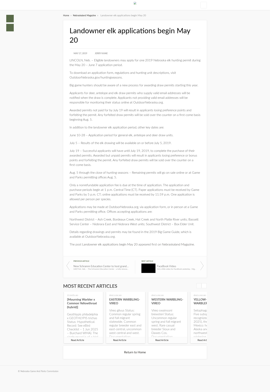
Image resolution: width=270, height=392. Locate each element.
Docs (10, 27)
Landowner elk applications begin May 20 (110, 244)
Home (10, 18)
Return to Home (135, 352)
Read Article (77, 340)
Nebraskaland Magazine (84, 16)
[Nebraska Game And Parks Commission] (135, 5)
